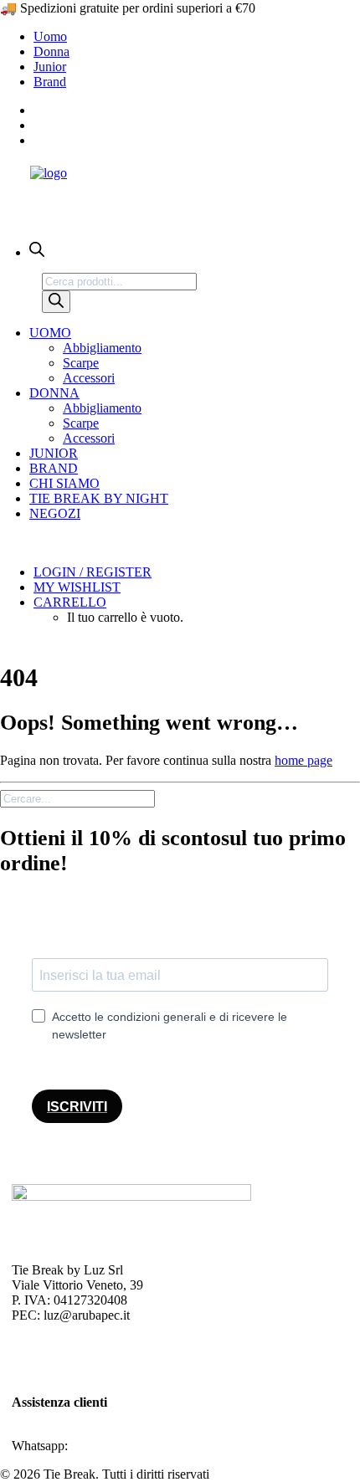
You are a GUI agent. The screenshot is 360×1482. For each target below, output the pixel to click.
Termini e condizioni (66, 1374)
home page (303, 760)
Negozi (54, 513)
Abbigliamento (102, 348)
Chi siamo (64, 483)
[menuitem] (196, 36)
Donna (51, 51)
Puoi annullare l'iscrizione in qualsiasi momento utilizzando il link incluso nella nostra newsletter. (179, 1064)
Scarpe (81, 363)
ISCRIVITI (77, 1107)
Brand (49, 81)
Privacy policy (50, 1343)
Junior (49, 66)
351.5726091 (106, 1445)
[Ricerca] (56, 301)
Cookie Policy (49, 1358)
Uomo (50, 36)
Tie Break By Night (98, 498)
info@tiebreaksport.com (75, 1430)
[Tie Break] (180, 191)
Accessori (89, 378)
